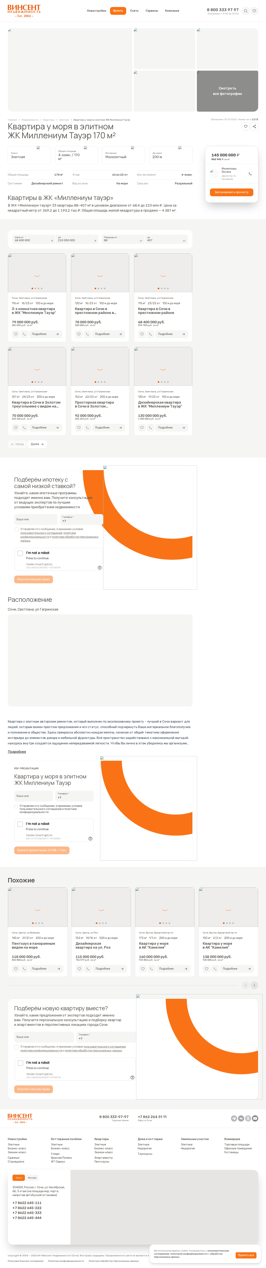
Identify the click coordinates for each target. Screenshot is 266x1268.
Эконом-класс (17, 1152)
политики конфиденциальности (41, 1050)
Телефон (67, 516)
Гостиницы (231, 1152)
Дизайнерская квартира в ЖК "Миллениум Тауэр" (160, 404)
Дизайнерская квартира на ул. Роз (93, 945)
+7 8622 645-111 (26, 1203)
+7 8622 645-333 (26, 1213)
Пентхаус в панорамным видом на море (33, 945)
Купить (118, 10)
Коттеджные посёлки (66, 1139)
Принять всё (246, 1255)
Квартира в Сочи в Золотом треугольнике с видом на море (36, 404)
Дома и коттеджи (150, 1139)
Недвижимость (30, 119)
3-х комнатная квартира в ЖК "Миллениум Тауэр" (34, 311)
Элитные (13, 1144)
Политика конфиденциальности (66, 1261)
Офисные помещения (238, 1148)
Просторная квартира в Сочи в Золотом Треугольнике (94, 404)
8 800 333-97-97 (114, 1117)
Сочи (19, 1177)
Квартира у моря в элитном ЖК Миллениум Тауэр (102, 119)
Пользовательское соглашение (25, 1261)
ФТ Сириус (58, 1161)
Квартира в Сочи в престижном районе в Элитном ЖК (94, 311)
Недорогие (145, 1148)
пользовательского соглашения (41, 533)
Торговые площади (236, 1144)
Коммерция (232, 1139)
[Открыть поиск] (246, 11)
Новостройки (96, 10)
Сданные (13, 1157)
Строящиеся (16, 1161)
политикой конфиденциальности (189, 1253)
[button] (254, 11)
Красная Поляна (61, 1157)
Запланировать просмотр (231, 192)
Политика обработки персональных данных (114, 1261)
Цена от (19, 237)
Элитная (64, 119)
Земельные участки (195, 1139)
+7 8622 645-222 (26, 1208)
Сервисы (152, 10)
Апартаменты (103, 1157)
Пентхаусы (101, 1161)
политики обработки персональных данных (93, 1050)
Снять (134, 10)
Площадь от (110, 237)
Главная (12, 119)
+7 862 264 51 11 (152, 1117)
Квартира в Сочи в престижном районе (156, 311)
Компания (172, 10)
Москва (32, 1177)
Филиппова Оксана (229, 170)
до (59, 237)
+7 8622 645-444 (26, 1218)
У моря (55, 1154)
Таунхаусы (145, 1154)
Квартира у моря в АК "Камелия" (153, 945)
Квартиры (49, 119)
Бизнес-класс (17, 1148)
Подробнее (17, 752)
